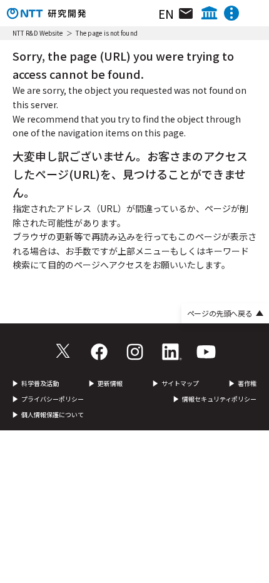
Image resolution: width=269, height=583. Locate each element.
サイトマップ (180, 383)
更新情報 (110, 383)
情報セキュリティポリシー (219, 399)
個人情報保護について (52, 415)
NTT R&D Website (38, 33)
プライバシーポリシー (52, 399)
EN (166, 13)
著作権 (247, 383)
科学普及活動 (40, 383)
